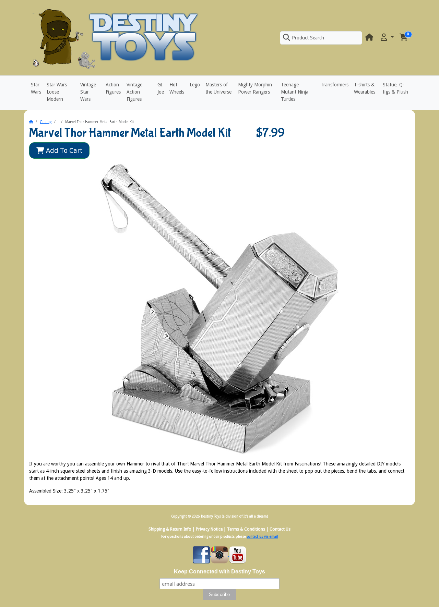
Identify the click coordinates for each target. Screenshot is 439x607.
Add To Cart (63, 150)
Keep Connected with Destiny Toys (219, 571)
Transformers (334, 84)
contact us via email (262, 536)
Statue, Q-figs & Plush (395, 88)
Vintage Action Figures (134, 92)
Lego (195, 84)
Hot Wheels (176, 88)
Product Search (308, 37)
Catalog (45, 122)
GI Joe (160, 88)
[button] (386, 37)
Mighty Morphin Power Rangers (255, 88)
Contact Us (280, 529)
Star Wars (36, 88)
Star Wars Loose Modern (57, 92)
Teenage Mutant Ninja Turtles (294, 92)
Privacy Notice (209, 529)
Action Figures (113, 88)
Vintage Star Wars (88, 92)
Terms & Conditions (246, 529)
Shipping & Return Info (170, 529)
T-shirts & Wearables (364, 88)
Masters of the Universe (218, 88)
